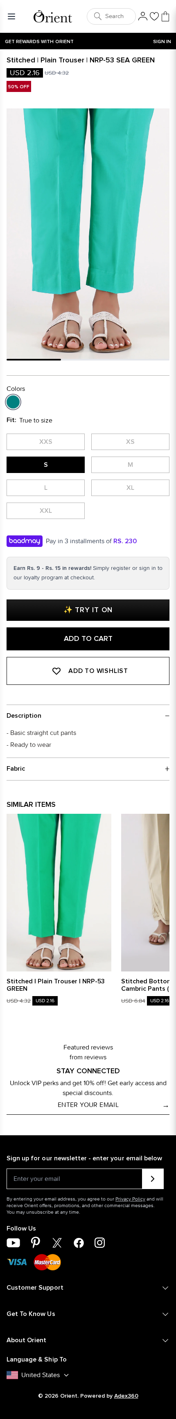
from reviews (88, 1057)
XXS (45, 442)
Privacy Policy (130, 1199)
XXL (46, 510)
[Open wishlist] (154, 16)
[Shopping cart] (165, 16)
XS (130, 442)
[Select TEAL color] (13, 402)
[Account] (142, 16)
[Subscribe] (153, 1179)
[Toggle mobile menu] (13, 16)
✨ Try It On (88, 610)
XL (130, 487)
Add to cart (88, 639)
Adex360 (126, 1396)
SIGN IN (162, 41)
